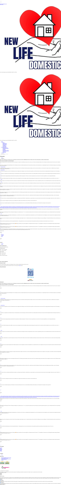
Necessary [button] (1, 479)
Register (2, 243)
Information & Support (3, 147)
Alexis (1, 179)
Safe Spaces (4, 149)
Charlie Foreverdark (3, 298)
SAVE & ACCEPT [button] (2, 484)
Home (2, 141)
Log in (2, 244)
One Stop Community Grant (4, 458)
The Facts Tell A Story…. (4, 459)
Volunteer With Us (5, 144)
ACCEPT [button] (5, 472)
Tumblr (1, 450)
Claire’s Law (4, 151)
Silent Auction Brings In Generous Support (6, 457)
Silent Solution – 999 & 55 (6, 150)
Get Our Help (4, 152)
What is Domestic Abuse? (6, 148)
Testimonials (4, 145)
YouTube (1, 449)
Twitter (1, 448)
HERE (20, 265)
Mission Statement (5, 143)
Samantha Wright (3, 305)
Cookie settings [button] (2, 472)
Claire (1, 336)
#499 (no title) (4, 146)
